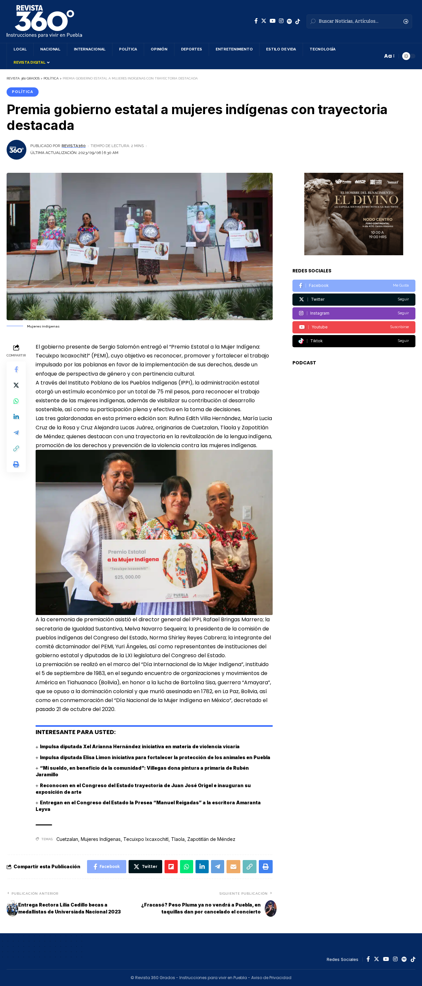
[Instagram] (281, 20)
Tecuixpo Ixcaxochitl (145, 839)
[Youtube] (353, 327)
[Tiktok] (353, 341)
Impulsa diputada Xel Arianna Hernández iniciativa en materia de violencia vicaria (140, 746)
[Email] (233, 866)
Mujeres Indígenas (101, 839)
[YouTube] (272, 20)
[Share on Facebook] (16, 369)
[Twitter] (263, 20)
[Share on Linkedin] (16, 417)
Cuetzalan (67, 839)
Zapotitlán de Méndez (211, 839)
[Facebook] (256, 20)
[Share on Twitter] (16, 385)
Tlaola (178, 839)
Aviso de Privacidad (271, 977)
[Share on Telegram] (16, 433)
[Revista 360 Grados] (44, 21)
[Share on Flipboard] (171, 866)
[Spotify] (289, 21)
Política (22, 91)
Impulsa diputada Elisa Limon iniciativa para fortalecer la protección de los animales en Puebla (155, 757)
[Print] (16, 464)
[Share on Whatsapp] (16, 401)
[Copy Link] (16, 448)
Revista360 (74, 145)
